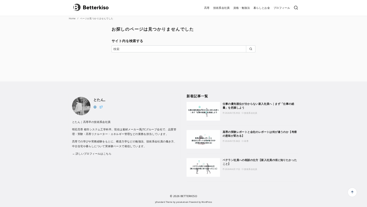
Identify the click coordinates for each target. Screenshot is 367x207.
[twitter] (101, 106)
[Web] (95, 106)
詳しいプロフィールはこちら (93, 153)
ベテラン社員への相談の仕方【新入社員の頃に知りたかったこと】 (260, 162)
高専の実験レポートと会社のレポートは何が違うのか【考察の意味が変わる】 (260, 133)
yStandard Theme (164, 202)
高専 (207, 8)
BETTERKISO (188, 196)
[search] (250, 48)
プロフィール (282, 8)
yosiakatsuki (182, 202)
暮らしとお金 (261, 8)
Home (72, 18)
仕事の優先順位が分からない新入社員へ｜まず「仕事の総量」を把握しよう (258, 105)
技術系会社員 (221, 8)
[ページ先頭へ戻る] (352, 192)
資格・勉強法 (241, 8)
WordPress (206, 202)
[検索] (296, 8)
